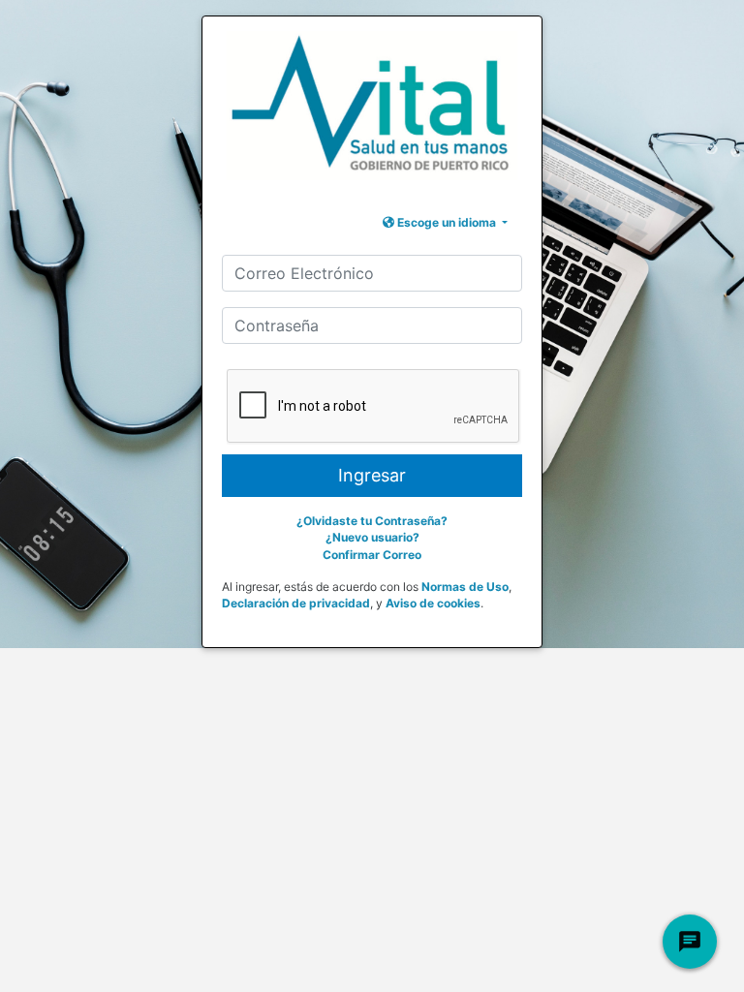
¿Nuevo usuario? (372, 537)
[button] (445, 222)
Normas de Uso (465, 586)
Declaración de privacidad (296, 603)
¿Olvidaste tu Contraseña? (372, 520)
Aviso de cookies (433, 603)
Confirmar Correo (372, 554)
